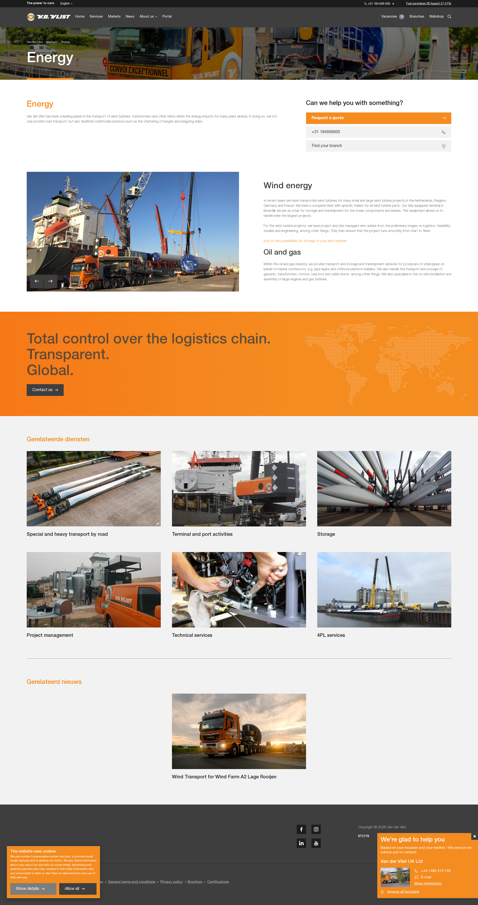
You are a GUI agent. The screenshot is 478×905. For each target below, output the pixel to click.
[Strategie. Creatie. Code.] (363, 836)
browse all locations (403, 892)
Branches (417, 16)
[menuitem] (50, 42)
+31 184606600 (326, 132)
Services (96, 16)
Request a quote (328, 118)
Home (79, 16)
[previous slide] (37, 281)
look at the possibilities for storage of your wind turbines (305, 241)
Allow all (72, 889)
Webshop (436, 16)
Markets (114, 16)
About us (147, 16)
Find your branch (327, 146)
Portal (167, 16)
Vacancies (392, 16)
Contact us (42, 390)
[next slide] (50, 281)
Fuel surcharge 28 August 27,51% (428, 3)
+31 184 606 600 (378, 4)
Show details (27, 889)
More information (428, 883)
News (130, 16)
